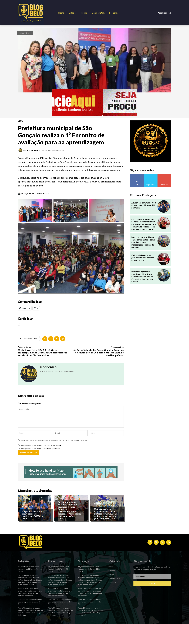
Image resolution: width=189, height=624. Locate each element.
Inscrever (164, 175)
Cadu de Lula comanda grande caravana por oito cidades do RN (142, 257)
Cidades (61, 497)
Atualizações (28, 506)
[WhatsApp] (62, 338)
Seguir (150, 175)
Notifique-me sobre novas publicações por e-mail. (40, 448)
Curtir (137, 175)
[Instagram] (156, 542)
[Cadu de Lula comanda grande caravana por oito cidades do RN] (163, 259)
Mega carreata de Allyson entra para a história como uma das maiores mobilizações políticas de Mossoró (105, 514)
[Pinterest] (56, 338)
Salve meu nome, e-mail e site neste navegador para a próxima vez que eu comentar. (54, 440)
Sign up (152, 583)
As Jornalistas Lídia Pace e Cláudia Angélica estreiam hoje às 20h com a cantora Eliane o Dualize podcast (98, 353)
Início (22, 33)
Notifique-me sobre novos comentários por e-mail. (40, 445)
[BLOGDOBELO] (21, 150)
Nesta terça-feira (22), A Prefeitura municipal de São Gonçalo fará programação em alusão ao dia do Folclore (42, 353)
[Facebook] (44, 338)
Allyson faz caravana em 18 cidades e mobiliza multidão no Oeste (33, 515)
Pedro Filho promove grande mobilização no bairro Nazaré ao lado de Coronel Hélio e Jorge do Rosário (142, 276)
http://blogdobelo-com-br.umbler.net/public (57, 371)
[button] (164, 13)
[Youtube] (168, 542)
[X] (50, 338)
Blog (27, 33)
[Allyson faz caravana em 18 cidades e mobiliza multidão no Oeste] (34, 508)
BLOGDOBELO (34, 150)
